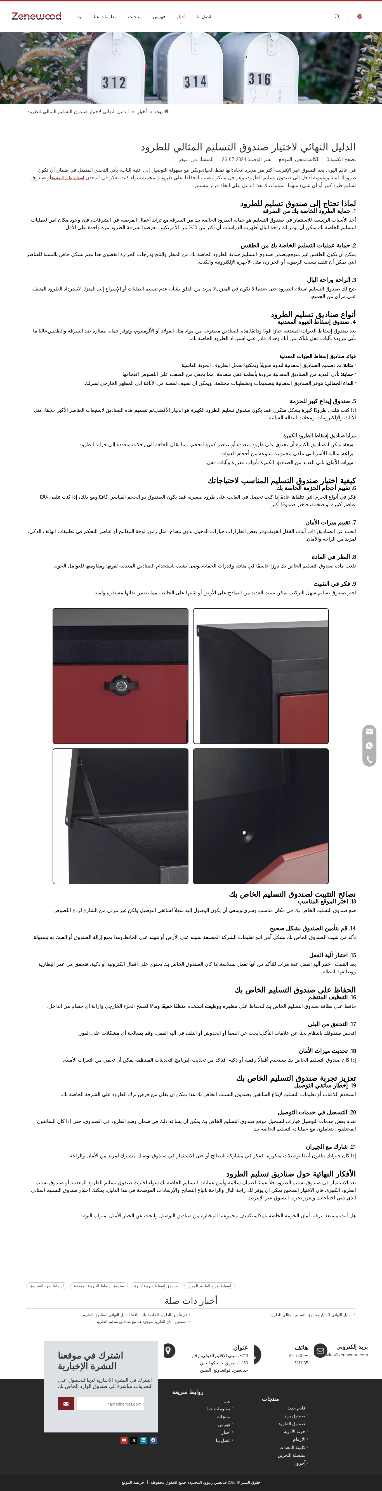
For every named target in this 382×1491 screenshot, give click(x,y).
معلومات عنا (105, 16)
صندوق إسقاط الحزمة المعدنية (99, 1285)
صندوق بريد (294, 1415)
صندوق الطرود (291, 1423)
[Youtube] (124, 1440)
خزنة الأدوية (294, 1431)
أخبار (180, 16)
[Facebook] (153, 1440)
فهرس (159, 16)
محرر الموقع (189, 159)
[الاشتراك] (66, 1403)
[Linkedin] (143, 1440)
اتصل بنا (204, 16)
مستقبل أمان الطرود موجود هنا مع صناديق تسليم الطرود (142, 1321)
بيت (79, 16)
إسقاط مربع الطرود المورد (209, 1285)
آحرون (299, 1462)
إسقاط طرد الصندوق (47, 1285)
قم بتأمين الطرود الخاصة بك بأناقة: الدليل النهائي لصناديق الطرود (135, 1314)
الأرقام (299, 1439)
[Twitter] (133, 1440)
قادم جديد (296, 1407)
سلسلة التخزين (291, 1455)
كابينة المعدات (292, 1447)
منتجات (135, 16)
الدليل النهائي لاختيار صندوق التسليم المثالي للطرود (311, 1314)
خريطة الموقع (133, 1482)
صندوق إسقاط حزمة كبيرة (156, 1285)
